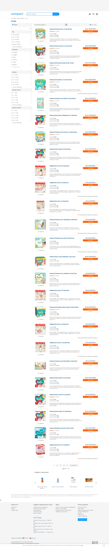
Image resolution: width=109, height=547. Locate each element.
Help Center (81, 508)
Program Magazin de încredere (85, 510)
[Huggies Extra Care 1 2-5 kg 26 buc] (42, 205)
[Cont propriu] (97, 14)
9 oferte (90, 205)
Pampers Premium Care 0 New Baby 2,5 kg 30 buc (63, 361)
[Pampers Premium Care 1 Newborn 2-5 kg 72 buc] (42, 278)
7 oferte (90, 153)
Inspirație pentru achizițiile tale (63, 510)
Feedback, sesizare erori (62, 511)
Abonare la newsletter (61, 508)
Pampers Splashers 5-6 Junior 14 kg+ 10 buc (62, 428)
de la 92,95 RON (90, 182)
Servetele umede (89, 486)
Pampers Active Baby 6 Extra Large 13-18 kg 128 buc (64, 307)
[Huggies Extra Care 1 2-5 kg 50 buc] (42, 328)
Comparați (90, 31)
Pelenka (26, 538)
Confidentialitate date (16, 542)
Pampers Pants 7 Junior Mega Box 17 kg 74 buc (62, 256)
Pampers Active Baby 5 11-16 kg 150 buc (61, 79)
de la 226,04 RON (90, 46)
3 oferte (90, 50)
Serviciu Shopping (82, 516)
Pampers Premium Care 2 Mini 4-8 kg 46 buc (62, 238)
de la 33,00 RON (90, 361)
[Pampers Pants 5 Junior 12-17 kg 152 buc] (42, 50)
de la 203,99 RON (90, 79)
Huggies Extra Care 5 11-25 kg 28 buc (60, 342)
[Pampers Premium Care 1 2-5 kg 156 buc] (42, 33)
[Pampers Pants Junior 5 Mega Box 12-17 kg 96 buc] (42, 120)
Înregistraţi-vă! (82, 519)
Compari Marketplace (83, 511)
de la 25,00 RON (90, 219)
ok (30, 28)
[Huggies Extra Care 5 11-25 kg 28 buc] (42, 347)
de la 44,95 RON (90, 342)
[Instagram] (96, 542)
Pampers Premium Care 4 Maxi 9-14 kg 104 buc (63, 98)
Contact (13, 508)
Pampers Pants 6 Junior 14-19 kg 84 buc (60, 411)
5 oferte (90, 84)
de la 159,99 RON (90, 98)
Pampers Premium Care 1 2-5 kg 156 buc (61, 29)
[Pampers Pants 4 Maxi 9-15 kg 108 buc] (42, 153)
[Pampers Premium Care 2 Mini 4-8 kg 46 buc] (42, 242)
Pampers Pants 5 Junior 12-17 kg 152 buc (61, 46)
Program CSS (81, 514)
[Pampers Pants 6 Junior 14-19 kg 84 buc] (42, 416)
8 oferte (90, 119)
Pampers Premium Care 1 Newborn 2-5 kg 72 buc (63, 273)
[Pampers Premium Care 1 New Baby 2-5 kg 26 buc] (42, 224)
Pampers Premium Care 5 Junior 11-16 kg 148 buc (63, 132)
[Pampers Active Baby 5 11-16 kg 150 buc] (42, 84)
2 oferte (90, 67)
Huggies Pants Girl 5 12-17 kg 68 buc (60, 445)
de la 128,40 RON (90, 445)
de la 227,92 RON (90, 63)
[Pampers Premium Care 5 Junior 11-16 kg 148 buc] (42, 136)
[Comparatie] (89, 14)
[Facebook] (93, 542)
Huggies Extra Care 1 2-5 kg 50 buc (59, 324)
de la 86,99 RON (90, 273)
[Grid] (68, 25)
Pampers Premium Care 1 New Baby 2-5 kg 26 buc (63, 219)
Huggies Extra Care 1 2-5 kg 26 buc (59, 201)
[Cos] (93, 14)
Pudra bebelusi (73, 486)
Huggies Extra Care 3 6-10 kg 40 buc (59, 290)
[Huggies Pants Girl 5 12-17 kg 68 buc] (42, 449)
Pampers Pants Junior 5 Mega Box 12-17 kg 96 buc (63, 115)
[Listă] (66, 25)
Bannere (80, 513)
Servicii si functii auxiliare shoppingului (65, 507)
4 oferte (90, 33)
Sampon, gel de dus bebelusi (42, 487)
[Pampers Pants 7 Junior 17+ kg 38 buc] (42, 399)
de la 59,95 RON (90, 238)
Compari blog (14, 510)
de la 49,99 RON (90, 166)
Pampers (34, 538)
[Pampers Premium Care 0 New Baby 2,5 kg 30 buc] (42, 365)
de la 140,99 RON (90, 29)
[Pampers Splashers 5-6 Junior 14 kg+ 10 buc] (42, 432)
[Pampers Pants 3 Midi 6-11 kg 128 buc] (42, 382)
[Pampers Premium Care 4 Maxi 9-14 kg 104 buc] (42, 103)
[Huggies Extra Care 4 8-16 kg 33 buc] (42, 170)
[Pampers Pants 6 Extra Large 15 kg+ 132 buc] (42, 67)
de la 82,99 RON (90, 394)
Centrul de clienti (82, 507)
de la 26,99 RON (90, 201)
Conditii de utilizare (28, 542)
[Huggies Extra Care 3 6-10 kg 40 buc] (42, 295)
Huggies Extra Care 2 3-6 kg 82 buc (59, 182)
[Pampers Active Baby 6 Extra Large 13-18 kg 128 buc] (42, 311)
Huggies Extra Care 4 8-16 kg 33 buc (59, 166)
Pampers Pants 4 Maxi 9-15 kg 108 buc (60, 149)
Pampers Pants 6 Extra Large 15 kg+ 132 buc (62, 63)
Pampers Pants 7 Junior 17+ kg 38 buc (60, 394)
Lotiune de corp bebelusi (58, 486)
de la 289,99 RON (90, 132)
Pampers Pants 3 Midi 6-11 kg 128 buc (60, 378)
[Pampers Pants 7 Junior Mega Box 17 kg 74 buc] (42, 261)
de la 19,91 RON (90, 428)
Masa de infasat (37, 513)
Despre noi (14, 507)
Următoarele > (73, 465)
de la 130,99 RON (90, 115)
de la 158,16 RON (90, 378)
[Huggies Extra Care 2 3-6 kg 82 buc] (42, 187)
